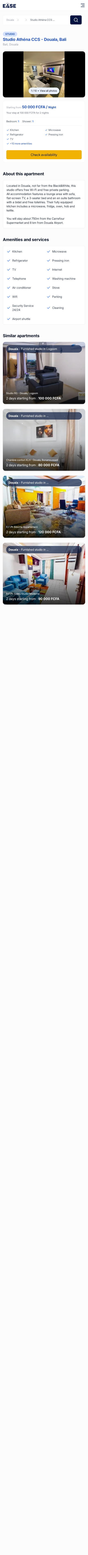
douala (10, 19)
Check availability (44, 155)
